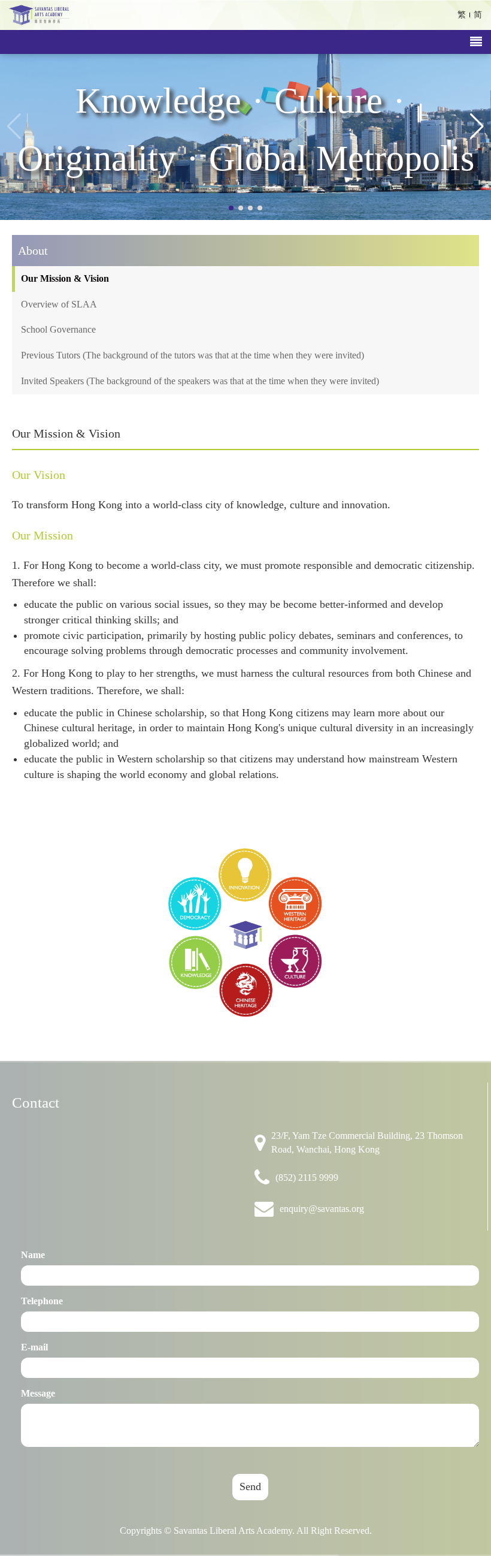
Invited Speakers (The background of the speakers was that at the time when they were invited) (200, 381)
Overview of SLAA (59, 304)
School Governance (58, 329)
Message (38, 1393)
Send (250, 1486)
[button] (477, 126)
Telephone (42, 1301)
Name (33, 1255)
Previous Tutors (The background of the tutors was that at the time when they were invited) (192, 355)
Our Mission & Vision (65, 278)
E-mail (34, 1347)
